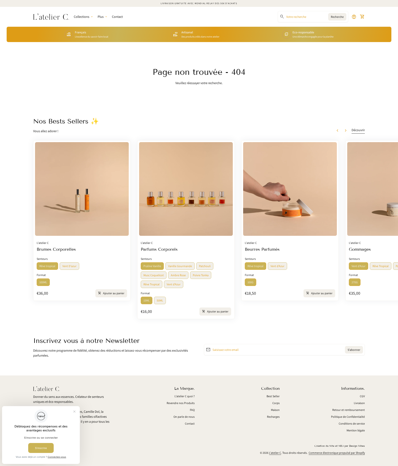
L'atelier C (275, 453)
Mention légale (356, 430)
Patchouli (205, 266)
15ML (146, 300)
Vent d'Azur (174, 284)
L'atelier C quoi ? (185, 396)
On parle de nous (184, 417)
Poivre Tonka (201, 275)
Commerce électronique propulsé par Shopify (337, 453)
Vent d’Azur (277, 266)
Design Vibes (357, 445)
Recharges (273, 417)
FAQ (192, 410)
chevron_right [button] (345, 130)
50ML (160, 300)
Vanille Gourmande (180, 266)
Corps (276, 403)
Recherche (337, 17)
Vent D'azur (69, 266)
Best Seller (273, 396)
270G (355, 282)
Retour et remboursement (348, 410)
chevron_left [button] (337, 130)
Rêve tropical (47, 266)
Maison (275, 410)
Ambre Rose (178, 275)
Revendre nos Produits (181, 403)
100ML (43, 282)
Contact (117, 17)
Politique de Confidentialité (348, 417)
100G (251, 282)
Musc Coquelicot (153, 275)
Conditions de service (352, 423)
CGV (362, 396)
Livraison (359, 403)
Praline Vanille (152, 266)
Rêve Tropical (151, 284)
